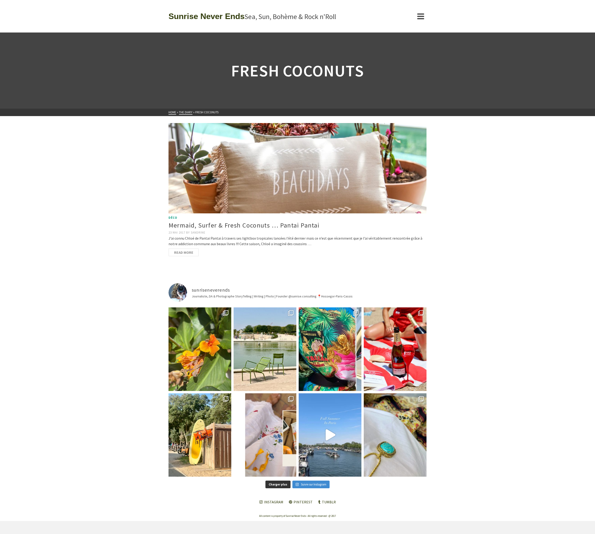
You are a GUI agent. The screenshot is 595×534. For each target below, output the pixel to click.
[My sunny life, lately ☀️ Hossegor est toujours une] (200, 435)
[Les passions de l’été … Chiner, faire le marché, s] (265, 435)
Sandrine (198, 232)
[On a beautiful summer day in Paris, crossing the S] (330, 435)
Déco (173, 218)
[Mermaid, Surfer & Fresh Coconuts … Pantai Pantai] (297, 168)
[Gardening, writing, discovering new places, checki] (200, 349)
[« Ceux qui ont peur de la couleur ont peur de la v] (330, 349)
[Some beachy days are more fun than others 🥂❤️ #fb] (395, 349)
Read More (183, 252)
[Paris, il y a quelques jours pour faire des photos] (265, 349)
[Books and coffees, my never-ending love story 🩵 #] (395, 435)
